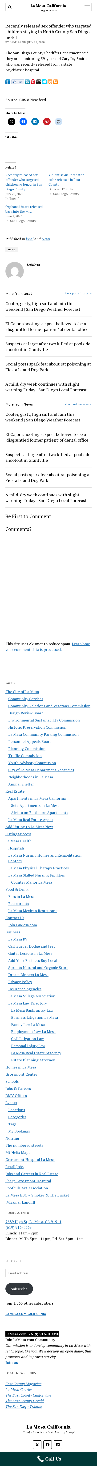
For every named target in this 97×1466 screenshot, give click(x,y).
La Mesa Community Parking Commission (43, 734)
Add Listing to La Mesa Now (29, 826)
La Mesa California (48, 5)
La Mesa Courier (18, 1389)
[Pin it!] (33, 82)
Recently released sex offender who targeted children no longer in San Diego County (23, 182)
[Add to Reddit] (38, 82)
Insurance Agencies (24, 988)
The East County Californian (28, 1395)
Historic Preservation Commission (37, 727)
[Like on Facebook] (17, 82)
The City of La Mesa (22, 691)
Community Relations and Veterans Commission (49, 705)
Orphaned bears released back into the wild (24, 209)
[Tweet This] (44, 82)
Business (12, 932)
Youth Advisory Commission (32, 762)
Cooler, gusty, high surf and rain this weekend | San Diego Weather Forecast (42, 306)
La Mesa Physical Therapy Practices (38, 868)
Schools (12, 1081)
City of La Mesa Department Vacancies (41, 769)
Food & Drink (16, 889)
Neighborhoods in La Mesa (30, 777)
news (11, 249)
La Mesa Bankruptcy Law (32, 1010)
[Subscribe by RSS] (55, 82)
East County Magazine (23, 1383)
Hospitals (16, 848)
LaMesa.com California (25, 1314)
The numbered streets (24, 1145)
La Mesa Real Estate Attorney (36, 1052)
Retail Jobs (14, 1166)
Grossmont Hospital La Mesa (30, 1159)
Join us (11, 1362)
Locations (16, 1109)
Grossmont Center (21, 1074)
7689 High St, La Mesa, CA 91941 (33, 1221)
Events (11, 1102)
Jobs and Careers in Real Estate (31, 1173)
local (29, 239)
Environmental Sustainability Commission (44, 720)
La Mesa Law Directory (27, 1003)
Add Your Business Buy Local (32, 960)
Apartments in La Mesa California (37, 798)
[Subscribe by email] (50, 82)
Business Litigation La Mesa (34, 1017)
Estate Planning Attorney (33, 1060)
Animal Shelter (21, 784)
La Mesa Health (18, 841)
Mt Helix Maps (17, 1152)
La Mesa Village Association (31, 996)
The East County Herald (24, 1400)
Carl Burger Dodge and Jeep (32, 946)
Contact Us (14, 917)
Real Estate (14, 791)
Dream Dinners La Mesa (28, 974)
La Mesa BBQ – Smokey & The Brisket (37, 1195)
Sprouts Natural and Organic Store (38, 967)
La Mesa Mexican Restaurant (32, 910)
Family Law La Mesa (28, 1024)
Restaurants (18, 903)
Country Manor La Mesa (31, 882)
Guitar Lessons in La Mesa (30, 953)
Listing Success (18, 833)
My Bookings (19, 1131)
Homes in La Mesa (20, 1067)
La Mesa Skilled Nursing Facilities (36, 875)
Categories (17, 1116)
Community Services (25, 698)
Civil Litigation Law (27, 1038)
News (46, 239)
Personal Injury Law (28, 1045)
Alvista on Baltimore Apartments (39, 812)
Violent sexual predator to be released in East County (66, 180)
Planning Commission (26, 748)
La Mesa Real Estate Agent (30, 819)
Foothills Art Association (26, 1188)
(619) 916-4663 (18, 1227)
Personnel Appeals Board (30, 741)
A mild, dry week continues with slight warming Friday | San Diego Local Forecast (46, 387)
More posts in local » (78, 293)
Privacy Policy (20, 981)
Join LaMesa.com (22, 924)
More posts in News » (78, 404)
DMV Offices (16, 1095)
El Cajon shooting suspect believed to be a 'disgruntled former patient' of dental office (47, 326)
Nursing (12, 1138)
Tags (12, 1124)
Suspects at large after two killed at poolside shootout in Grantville (47, 346)
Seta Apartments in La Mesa (35, 805)
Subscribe (19, 1289)
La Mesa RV (18, 939)
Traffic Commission (25, 755)
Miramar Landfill (20, 1202)
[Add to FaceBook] (7, 82)
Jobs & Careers (18, 1088)
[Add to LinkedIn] (27, 82)
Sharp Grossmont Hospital (28, 1180)
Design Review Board (26, 713)
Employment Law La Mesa (33, 1031)
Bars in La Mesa (21, 896)
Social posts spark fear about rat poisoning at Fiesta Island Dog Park (48, 366)
